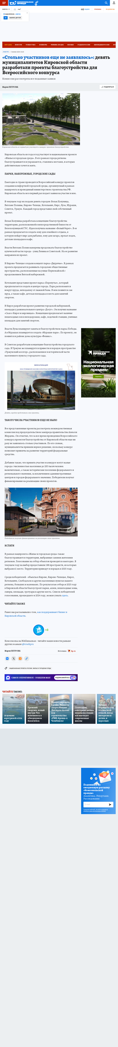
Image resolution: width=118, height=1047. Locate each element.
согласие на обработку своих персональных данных (95, 810)
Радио (87, 9)
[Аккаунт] (114, 3)
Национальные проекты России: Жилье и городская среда (30, 668)
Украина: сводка (57, 45)
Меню (4, 3)
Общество (6, 51)
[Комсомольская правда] (21, 3)
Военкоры (43, 45)
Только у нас (30, 45)
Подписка (110, 9)
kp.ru (73, 651)
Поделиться (109, 87)
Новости (18, 45)
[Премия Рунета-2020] (35, 3)
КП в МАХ (70, 45)
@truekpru (28, 644)
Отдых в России (83, 45)
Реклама (97, 9)
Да (5, 18)
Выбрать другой (15, 18)
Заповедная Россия (101, 45)
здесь (65, 595)
